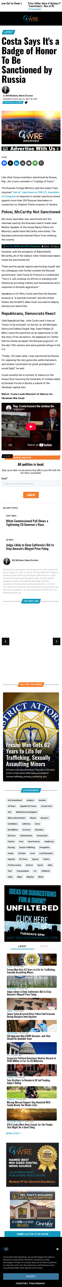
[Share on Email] (29, 163)
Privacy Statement (37, 1283)
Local (8, 740)
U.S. (8, 1055)
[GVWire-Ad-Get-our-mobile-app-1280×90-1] (31, 247)
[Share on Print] (22, 163)
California (11, 989)
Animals (10, 1099)
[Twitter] (26, 102)
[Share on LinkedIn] (16, 163)
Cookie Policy (22, 1283)
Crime (9, 1011)
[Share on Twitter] (10, 163)
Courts (10, 1077)
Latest (8, 32)
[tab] (22, 946)
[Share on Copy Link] (41, 163)
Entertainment (17, 9)
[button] (57, 1249)
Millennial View (14, 1122)
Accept (31, 1276)
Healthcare (11, 646)
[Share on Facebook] (4, 163)
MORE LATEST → (14, 1133)
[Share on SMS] (35, 163)
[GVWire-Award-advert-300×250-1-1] (32, 1186)
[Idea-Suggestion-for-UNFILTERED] (32, 941)
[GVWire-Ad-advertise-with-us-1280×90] (31, 150)
